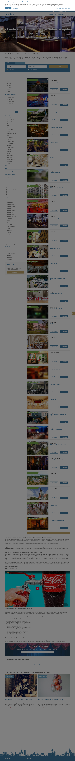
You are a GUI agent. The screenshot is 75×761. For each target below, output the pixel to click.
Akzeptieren (8, 8)
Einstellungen (15, 8)
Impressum (67, 8)
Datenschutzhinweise (60, 8)
